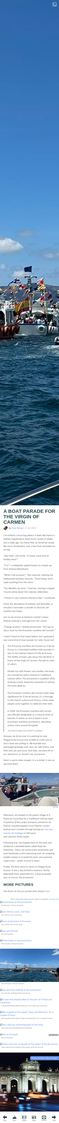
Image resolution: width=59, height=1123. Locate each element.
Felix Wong (17, 528)
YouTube (55, 807)
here (47, 891)
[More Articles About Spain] (29, 1111)
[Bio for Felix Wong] (5, 529)
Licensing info (53, 899)
